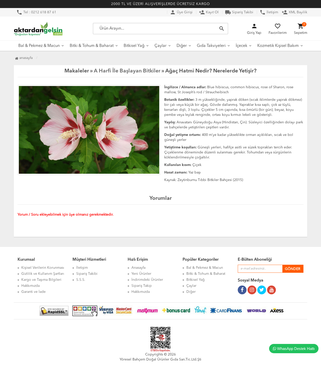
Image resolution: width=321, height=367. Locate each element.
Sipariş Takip (141, 286)
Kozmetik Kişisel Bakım (278, 46)
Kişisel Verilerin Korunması (42, 267)
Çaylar (160, 46)
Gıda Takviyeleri (211, 46)
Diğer (182, 46)
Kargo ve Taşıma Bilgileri (41, 280)
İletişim (269, 12)
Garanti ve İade (33, 292)
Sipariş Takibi (239, 12)
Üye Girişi (181, 12)
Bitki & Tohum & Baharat (92, 46)
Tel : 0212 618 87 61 (36, 12)
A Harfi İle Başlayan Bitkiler (127, 71)
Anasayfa (25, 58)
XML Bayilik (294, 12)
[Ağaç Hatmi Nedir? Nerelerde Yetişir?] (89, 130)
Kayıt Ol (209, 12)
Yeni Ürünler (141, 274)
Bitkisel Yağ (134, 46)
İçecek (241, 46)
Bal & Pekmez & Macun (39, 46)
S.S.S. (80, 280)
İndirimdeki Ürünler (147, 280)
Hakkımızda (30, 286)
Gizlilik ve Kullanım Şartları (42, 274)
